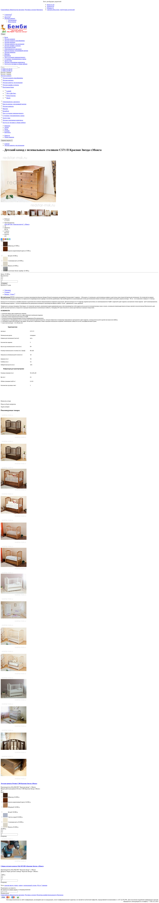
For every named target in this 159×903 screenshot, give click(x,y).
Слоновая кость (16, 261)
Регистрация (12, 22)
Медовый (14, 807)
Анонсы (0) (50, 6)
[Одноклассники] (3, 239)
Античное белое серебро (18, 271)
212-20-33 (6, 69)
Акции (6, 127)
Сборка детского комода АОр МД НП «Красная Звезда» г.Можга (22, 866)
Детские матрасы (9, 42)
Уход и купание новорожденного (14, 57)
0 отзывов (7, 220)
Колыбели (7, 55)
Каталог (6, 74)
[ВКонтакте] (1, 239)
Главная (6, 144)
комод (21, 885)
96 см (39, 885)
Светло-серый (15, 817)
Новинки (7, 125)
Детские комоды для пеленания (14, 44)
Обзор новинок (9, 137)
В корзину (4, 283)
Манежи (7, 54)
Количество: (4, 276)
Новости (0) (50, 4)
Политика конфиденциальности (47, 895)
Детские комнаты (9, 52)
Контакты (40, 9)
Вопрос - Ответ (9, 294)
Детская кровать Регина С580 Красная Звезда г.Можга (19, 783)
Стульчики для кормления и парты (15, 59)
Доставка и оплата (30, 9)
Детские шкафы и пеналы (12, 45)
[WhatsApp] (7, 239)
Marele (8, 98)
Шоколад (14, 246)
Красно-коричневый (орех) (19, 251)
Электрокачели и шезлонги (13, 49)
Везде (6, 37)
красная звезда (9, 885)
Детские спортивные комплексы (14, 62)
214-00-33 (6, 70)
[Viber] (5, 239)
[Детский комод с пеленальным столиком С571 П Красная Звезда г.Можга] (28, 208)
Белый (13, 256)
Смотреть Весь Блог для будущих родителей (61, 9)
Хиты (6, 129)
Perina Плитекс (11, 95)
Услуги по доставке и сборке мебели (15, 64)
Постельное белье (10, 47)
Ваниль (13, 266)
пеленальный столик (30, 885)
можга (16, 885)
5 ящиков (44, 885)
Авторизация (12, 20)
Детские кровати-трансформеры (14, 40)
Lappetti (8, 91)
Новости (7, 135)
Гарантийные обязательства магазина (12, 9)
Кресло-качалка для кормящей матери (16, 50)
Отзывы (6, 130)
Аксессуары (8, 60)
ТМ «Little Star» (11, 93)
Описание (7, 290)
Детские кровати (9, 39)
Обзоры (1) (50, 8)
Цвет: (2, 241)
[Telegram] (9, 239)
